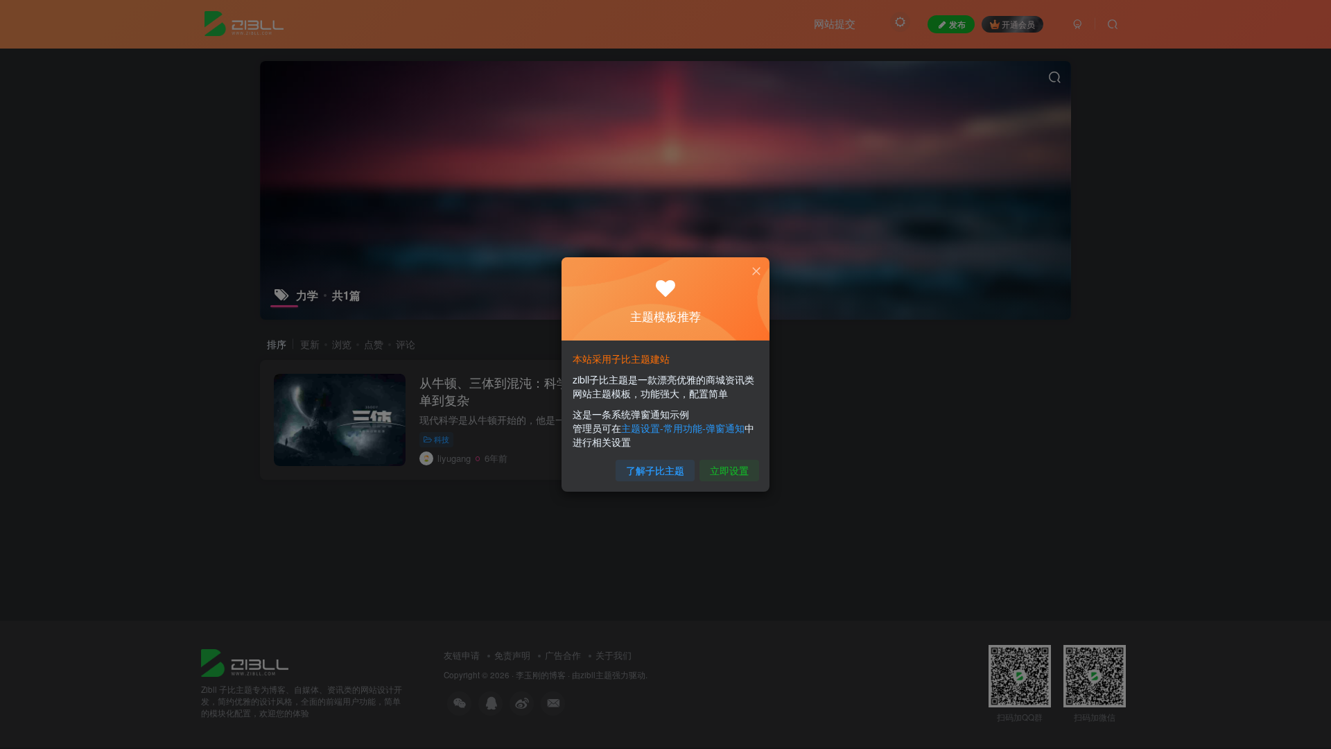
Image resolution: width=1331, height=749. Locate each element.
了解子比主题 (655, 470)
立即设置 (729, 470)
